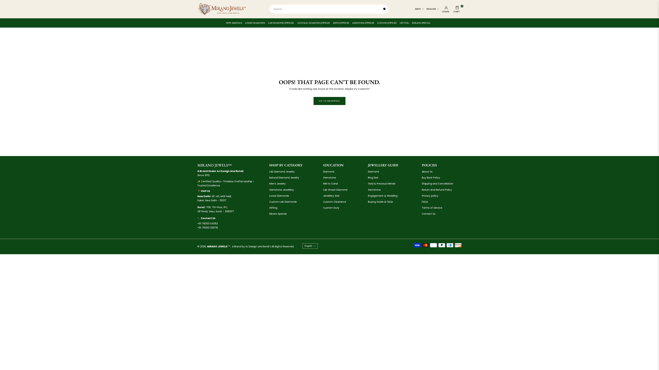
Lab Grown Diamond (335, 190)
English (431, 9)
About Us (427, 171)
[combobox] (328, 9)
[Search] (384, 9)
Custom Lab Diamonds (283, 202)
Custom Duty (331, 207)
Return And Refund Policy (437, 190)
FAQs (425, 202)
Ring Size (373, 177)
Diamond (328, 171)
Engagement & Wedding (382, 196)
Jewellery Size (331, 196)
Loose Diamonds (279, 196)
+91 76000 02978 (207, 227)
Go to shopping (329, 101)
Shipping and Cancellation (437, 183)
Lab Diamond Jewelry (282, 171)
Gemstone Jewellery (281, 190)
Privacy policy (430, 196)
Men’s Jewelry (277, 183)
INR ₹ (418, 9)
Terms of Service (432, 207)
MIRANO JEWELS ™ (219, 246)
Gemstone (329, 177)
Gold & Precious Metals (381, 183)
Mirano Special (278, 213)
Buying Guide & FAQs (380, 202)
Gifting (273, 207)
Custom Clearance (334, 202)
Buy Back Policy (431, 177)
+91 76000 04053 (207, 223)
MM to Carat (330, 183)
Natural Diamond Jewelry (284, 177)
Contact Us (428, 213)
